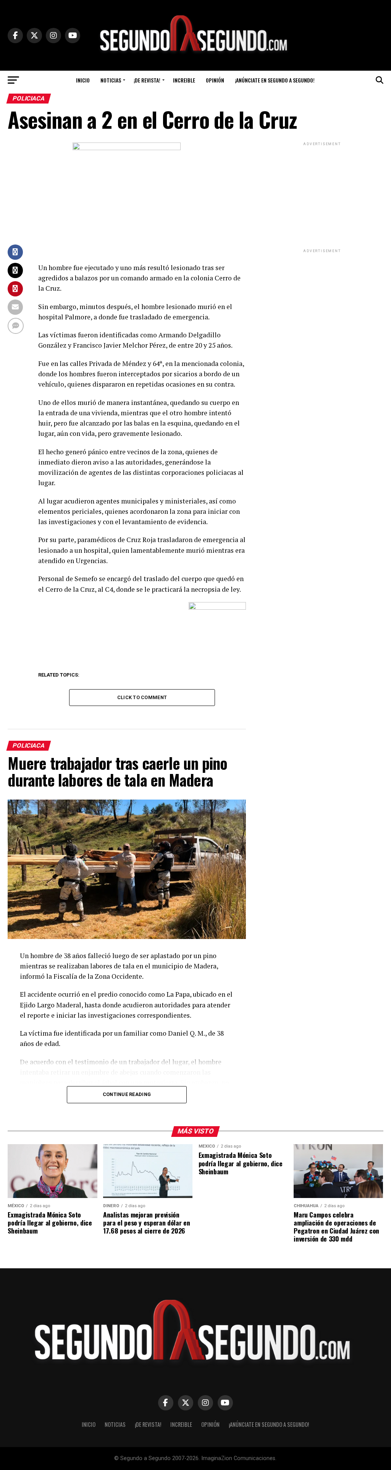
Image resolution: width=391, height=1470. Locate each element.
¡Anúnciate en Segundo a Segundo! (275, 80)
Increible (184, 80)
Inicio (83, 80)
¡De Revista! (147, 80)
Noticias (110, 80)
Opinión (215, 80)
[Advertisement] (322, 195)
